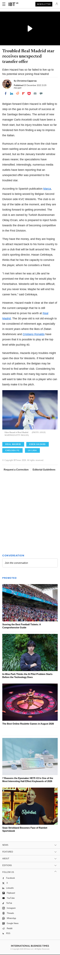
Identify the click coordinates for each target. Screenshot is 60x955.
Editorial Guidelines (44, 469)
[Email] (35, 93)
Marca (47, 188)
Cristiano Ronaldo (34, 334)
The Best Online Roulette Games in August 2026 (28, 723)
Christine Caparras (27, 80)
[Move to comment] (41, 93)
